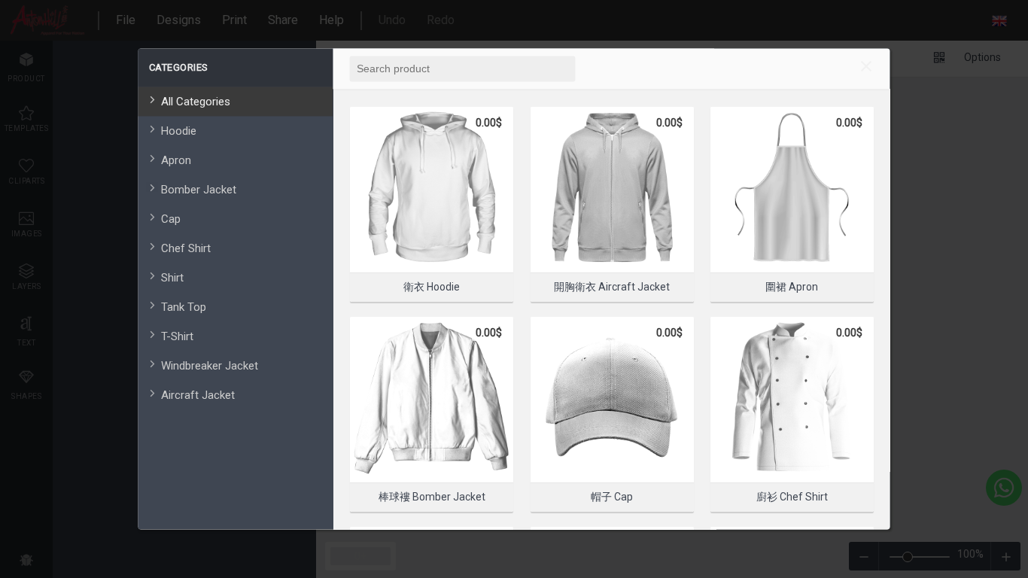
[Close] (866, 68)
